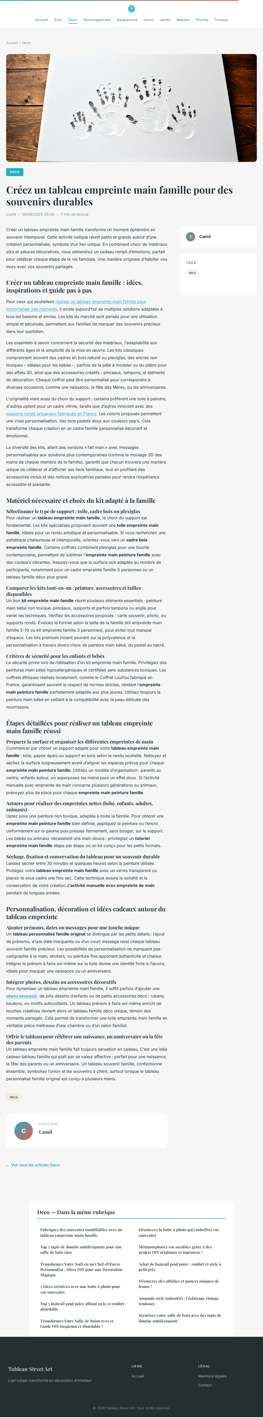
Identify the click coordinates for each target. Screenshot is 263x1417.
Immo (149, 19)
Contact (205, 1385)
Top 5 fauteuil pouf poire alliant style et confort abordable (82, 1306)
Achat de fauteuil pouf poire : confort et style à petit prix (180, 1266)
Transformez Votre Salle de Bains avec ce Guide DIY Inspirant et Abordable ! (77, 1323)
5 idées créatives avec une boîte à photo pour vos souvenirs (80, 1289)
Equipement (127, 19)
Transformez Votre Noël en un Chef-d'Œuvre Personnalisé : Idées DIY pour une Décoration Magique (81, 1269)
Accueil (41, 19)
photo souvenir (21, 995)
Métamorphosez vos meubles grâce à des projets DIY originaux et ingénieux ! (175, 1249)
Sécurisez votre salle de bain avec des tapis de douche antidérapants (180, 1318)
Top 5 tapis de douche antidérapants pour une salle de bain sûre (81, 1249)
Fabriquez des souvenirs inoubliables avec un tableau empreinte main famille (81, 1232)
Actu (58, 19)
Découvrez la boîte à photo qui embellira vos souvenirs (179, 1232)
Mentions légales (212, 1376)
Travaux (221, 19)
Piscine (202, 19)
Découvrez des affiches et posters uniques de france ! (179, 1283)
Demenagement (97, 19)
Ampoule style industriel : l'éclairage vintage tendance (179, 1301)
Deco (72, 19)
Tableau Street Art (30, 1368)
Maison (183, 19)
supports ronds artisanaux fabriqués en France (51, 413)
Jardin (165, 19)
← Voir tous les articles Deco (33, 1164)
